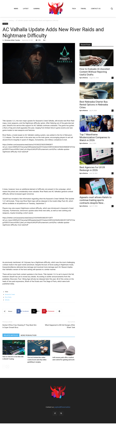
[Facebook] (55, 413)
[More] (59, 311)
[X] (61, 413)
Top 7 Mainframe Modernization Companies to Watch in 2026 (95, 137)
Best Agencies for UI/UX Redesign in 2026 (92, 169)
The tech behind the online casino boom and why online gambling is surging (36, 360)
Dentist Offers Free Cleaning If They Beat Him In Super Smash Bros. (19, 326)
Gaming (11, 20)
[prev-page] (3, 366)
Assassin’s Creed (10, 294)
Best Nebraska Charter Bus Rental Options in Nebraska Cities (94, 104)
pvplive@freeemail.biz (62, 407)
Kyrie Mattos (84, 78)
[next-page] (7, 366)
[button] (112, 8)
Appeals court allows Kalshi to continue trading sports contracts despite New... (96, 200)
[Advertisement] (38, 103)
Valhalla (7, 300)
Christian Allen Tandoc (12, 40)
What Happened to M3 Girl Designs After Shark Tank (60, 326)
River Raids (8, 297)
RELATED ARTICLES (11, 335)
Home (4, 20)
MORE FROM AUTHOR (28, 335)
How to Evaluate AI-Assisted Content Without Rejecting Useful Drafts (95, 72)
